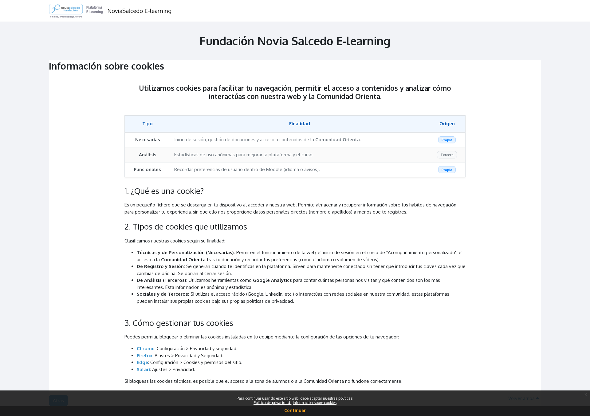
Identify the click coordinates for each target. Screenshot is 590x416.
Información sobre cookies (314, 402)
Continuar (295, 410)
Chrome (146, 348)
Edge (142, 362)
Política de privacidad (272, 402)
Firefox (144, 355)
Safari (143, 369)
